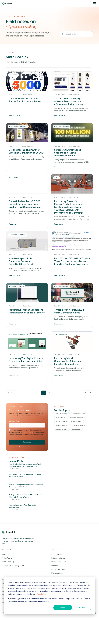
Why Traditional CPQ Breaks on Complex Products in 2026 (25, 475)
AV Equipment (57, 554)
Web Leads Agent (9, 562)
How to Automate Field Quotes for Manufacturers (23, 506)
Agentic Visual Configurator (13, 565)
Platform (5, 554)
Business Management (62, 425)
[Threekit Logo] (7, 3)
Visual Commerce (61, 417)
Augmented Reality (76, 421)
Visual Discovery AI (79, 425)
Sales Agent (7, 558)
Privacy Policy (28, 432)
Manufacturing (57, 573)
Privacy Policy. (40, 594)
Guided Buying (76, 429)
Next (86, 393)
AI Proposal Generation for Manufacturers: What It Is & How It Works (25, 496)
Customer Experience (76, 417)
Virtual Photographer (62, 413)
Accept (62, 608)
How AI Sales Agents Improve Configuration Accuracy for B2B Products (26, 485)
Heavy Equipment (58, 569)
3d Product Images (61, 421)
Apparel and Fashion (62, 429)
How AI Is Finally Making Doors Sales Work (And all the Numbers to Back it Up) (25, 465)
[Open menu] (94, 3)
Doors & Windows (58, 562)
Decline (82, 608)
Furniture (54, 565)
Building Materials (58, 558)
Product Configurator (78, 413)
